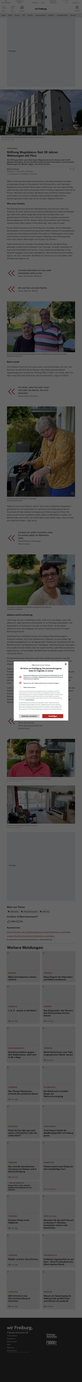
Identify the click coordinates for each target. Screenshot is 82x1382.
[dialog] (41, 691)
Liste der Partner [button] (30, 699)
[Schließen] (66, 664)
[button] (41, 687)
